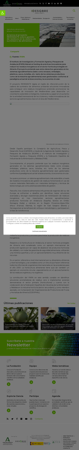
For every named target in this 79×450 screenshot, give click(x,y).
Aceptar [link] (39, 227)
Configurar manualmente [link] (39, 231)
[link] (2, 13)
